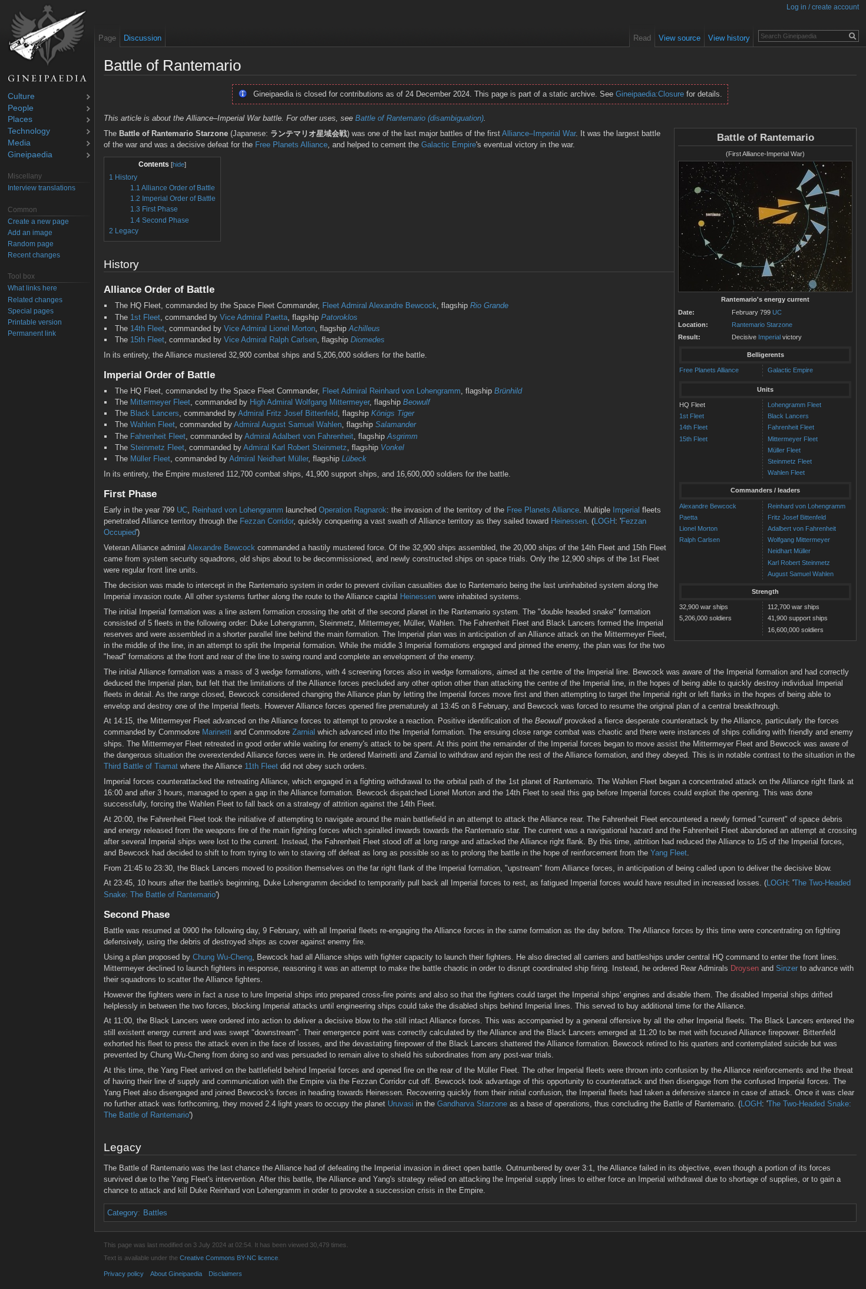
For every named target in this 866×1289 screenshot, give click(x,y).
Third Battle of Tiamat (141, 766)
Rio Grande (489, 305)
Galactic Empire (790, 370)
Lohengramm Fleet (794, 404)
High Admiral (271, 402)
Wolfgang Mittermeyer (799, 539)
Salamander (395, 424)
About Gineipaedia (176, 1273)
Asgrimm (402, 436)
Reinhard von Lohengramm (806, 506)
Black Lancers (788, 415)
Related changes (35, 300)
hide (178, 164)
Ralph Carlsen (699, 539)
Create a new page (38, 221)
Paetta (688, 517)
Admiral (251, 413)
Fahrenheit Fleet (791, 427)
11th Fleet (261, 766)
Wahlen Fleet (786, 472)
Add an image (30, 233)
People (21, 109)
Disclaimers (225, 1273)
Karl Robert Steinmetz (799, 562)
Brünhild (508, 390)
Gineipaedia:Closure (650, 94)
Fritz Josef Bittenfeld (797, 517)
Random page (31, 244)
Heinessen (569, 521)
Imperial (769, 337)
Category (122, 1212)
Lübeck (354, 458)
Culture (21, 97)
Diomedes (368, 339)
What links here (32, 288)
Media (19, 143)
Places (20, 120)
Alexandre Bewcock (707, 506)
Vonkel (392, 447)
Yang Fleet (668, 852)
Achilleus (364, 328)
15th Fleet (693, 438)
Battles (155, 1212)
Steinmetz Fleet (790, 461)
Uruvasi (401, 1103)
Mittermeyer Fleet (793, 438)
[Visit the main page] (47, 43)
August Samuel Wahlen (801, 573)
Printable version (35, 322)
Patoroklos (339, 317)
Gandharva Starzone (472, 1103)
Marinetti (217, 732)
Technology (29, 131)
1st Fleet (691, 415)
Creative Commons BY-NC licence (229, 1257)
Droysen (745, 968)
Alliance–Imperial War (539, 133)
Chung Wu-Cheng (222, 957)
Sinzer (787, 968)
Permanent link (32, 333)
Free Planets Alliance (709, 370)
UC (777, 312)
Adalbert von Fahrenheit (802, 528)
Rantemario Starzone (762, 324)
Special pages (31, 311)
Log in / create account (822, 7)
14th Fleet (693, 427)
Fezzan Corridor (266, 521)
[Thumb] (765, 226)
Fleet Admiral (344, 305)
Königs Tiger (392, 413)
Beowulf (416, 402)
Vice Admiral (241, 317)
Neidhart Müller (789, 550)
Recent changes (34, 255)
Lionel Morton (698, 528)
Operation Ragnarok (352, 509)
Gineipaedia (30, 155)
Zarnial (303, 732)
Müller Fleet (784, 450)
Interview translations (41, 188)
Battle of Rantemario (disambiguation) (419, 118)
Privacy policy (124, 1273)
